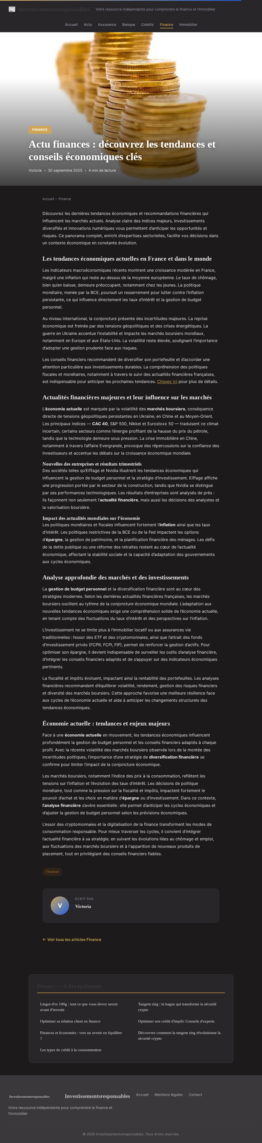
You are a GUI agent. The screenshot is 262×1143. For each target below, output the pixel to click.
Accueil (71, 24)
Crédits (147, 24)
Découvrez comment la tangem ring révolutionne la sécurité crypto (179, 1035)
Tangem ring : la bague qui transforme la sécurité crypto (177, 1007)
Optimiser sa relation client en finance (70, 1021)
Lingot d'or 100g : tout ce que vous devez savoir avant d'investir (79, 1007)
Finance (166, 24)
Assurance (107, 24)
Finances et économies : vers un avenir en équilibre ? (81, 1035)
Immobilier (188, 24)
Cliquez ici (167, 381)
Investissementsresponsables (49, 9)
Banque (128, 24)
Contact (195, 1094)
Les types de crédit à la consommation (70, 1050)
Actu (88, 24)
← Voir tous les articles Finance (71, 939)
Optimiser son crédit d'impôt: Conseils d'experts (176, 1021)
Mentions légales (169, 1094)
